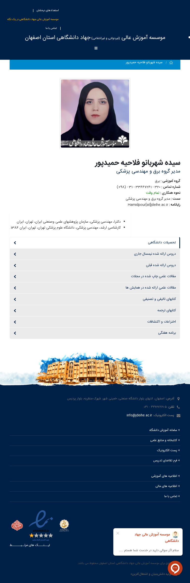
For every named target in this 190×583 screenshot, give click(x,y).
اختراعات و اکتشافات (161, 322)
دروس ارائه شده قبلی (161, 265)
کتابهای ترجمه (166, 310)
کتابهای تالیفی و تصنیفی (159, 299)
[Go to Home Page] (171, 63)
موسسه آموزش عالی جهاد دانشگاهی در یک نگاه (32, 19)
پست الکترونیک (167, 450)
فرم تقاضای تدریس (165, 460)
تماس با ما (51, 28)
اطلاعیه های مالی (166, 486)
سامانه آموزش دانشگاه (163, 430)
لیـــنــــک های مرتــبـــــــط (30, 545)
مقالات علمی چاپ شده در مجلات (153, 276)
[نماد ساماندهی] (64, 525)
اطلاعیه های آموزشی (164, 476)
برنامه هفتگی (167, 333)
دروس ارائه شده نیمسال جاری (155, 254)
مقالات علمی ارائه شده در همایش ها (151, 288)
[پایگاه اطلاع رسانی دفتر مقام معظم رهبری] (17, 526)
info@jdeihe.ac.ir (139, 415)
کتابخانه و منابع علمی (163, 440)
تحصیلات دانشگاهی (162, 243)
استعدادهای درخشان (48, 10)
